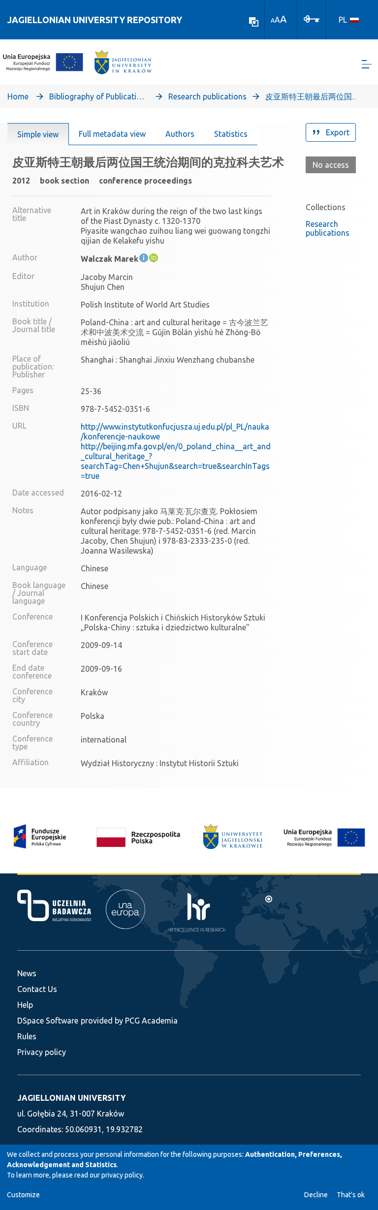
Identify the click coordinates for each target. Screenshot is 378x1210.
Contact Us (37, 989)
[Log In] (311, 18)
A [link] (273, 20)
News (26, 973)
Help (25, 1004)
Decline (316, 1195)
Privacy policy (41, 1052)
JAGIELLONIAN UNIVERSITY (71, 1097)
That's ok (351, 1195)
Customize (23, 1195)
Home (18, 96)
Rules (26, 1036)
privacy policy (122, 1175)
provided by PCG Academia (129, 1020)
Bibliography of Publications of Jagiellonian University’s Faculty (98, 96)
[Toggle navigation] (366, 64)
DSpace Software (47, 1020)
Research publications (207, 96)
